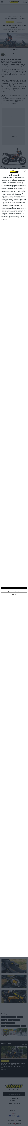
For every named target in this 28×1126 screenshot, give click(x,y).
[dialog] (14, 563)
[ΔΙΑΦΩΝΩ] (25, 171)
